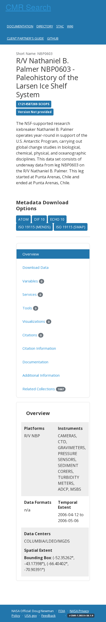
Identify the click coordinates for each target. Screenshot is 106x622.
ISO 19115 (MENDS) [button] (34, 227)
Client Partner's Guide (25, 38)
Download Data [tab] (35, 267)
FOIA (61, 611)
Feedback (48, 615)
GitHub (52, 38)
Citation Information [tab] (39, 348)
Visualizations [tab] (35, 321)
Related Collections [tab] (43, 388)
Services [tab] (31, 294)
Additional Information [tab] (41, 375)
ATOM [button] (23, 219)
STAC (60, 26)
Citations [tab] (31, 334)
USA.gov (31, 615)
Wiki (70, 26)
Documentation (20, 26)
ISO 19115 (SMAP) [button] (70, 227)
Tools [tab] (29, 307)
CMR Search (28, 6)
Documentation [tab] (35, 361)
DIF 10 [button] (39, 219)
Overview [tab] (30, 254)
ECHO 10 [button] (57, 219)
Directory (44, 26)
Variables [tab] (32, 280)
